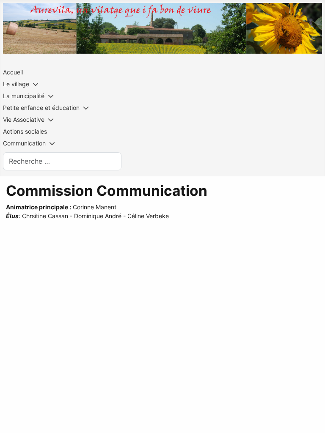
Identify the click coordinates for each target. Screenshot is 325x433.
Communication (24, 143)
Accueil (13, 72)
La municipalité (23, 95)
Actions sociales (25, 131)
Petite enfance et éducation (41, 107)
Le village (16, 84)
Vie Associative (23, 119)
